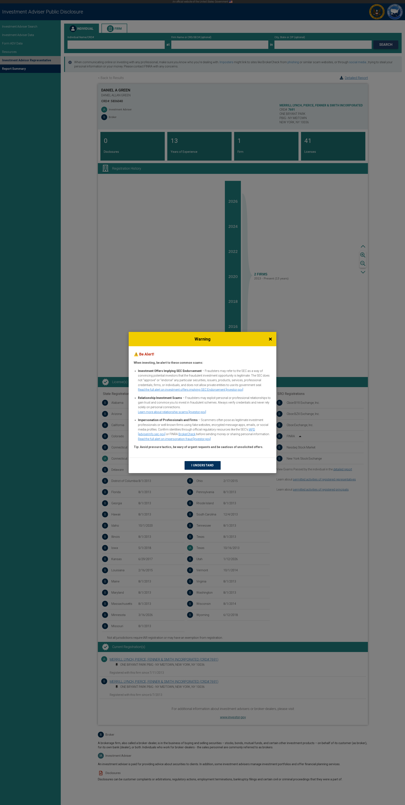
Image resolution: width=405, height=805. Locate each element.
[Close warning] (270, 339)
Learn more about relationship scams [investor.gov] (172, 412)
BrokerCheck (187, 434)
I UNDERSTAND (202, 465)
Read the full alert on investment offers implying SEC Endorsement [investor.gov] (190, 389)
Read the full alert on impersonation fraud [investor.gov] (174, 439)
